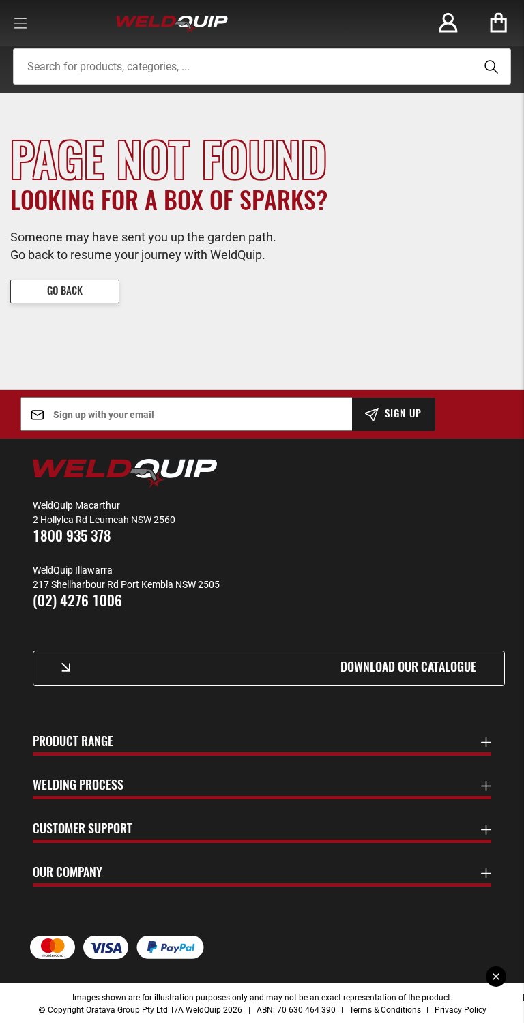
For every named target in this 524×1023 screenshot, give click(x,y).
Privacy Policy (460, 1009)
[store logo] (172, 23)
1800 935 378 (72, 537)
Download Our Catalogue (408, 668)
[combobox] (262, 66)
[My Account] (448, 23)
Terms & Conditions (385, 1009)
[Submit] (489, 67)
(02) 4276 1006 (77, 602)
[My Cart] (498, 23)
